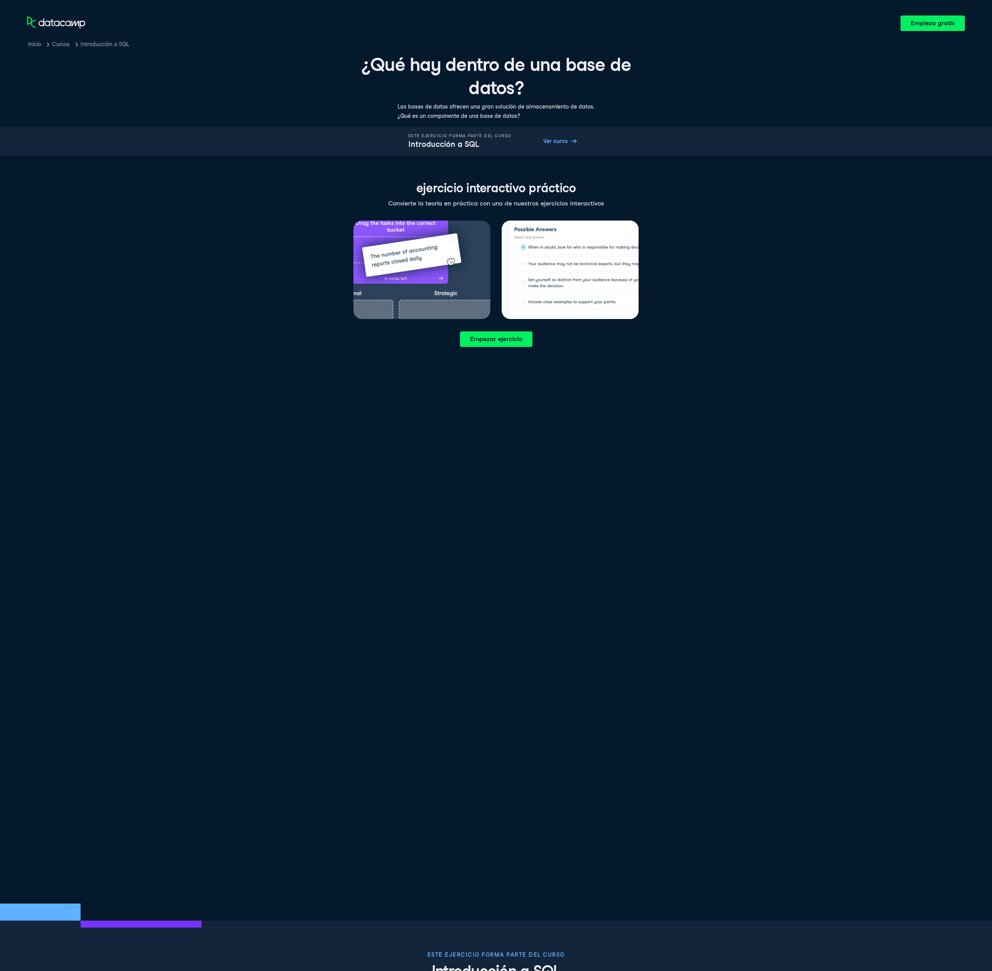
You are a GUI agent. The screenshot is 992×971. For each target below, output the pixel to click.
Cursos (61, 44)
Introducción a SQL (105, 44)
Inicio (34, 44)
